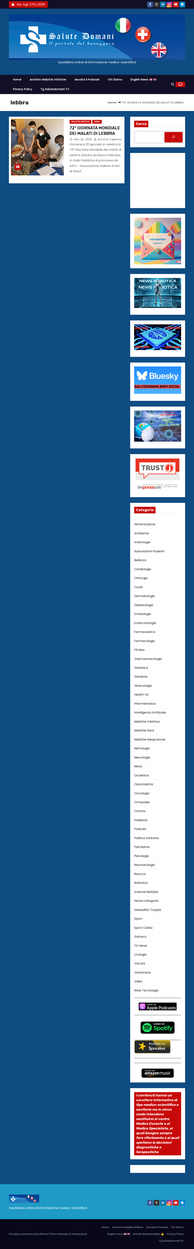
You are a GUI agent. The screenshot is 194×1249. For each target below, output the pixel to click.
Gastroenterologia (148, 659)
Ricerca (140, 874)
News (97, 121)
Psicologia (141, 856)
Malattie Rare (144, 730)
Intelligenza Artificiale (150, 712)
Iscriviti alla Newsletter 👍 (148, 1234)
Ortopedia (141, 802)
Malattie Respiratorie (149, 739)
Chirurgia (141, 578)
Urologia (140, 954)
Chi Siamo (115, 79)
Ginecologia (143, 686)
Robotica (141, 883)
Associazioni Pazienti (149, 551)
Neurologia (142, 757)
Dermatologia (144, 596)
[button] (172, 84)
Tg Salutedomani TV (55, 89)
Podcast (140, 829)
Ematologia (142, 614)
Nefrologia (141, 748)
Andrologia (142, 542)
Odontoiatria (143, 784)
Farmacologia (144, 641)
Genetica (141, 668)
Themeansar (79, 1234)
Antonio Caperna (109, 139)
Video (138, 981)
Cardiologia (142, 569)
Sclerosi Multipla (146, 892)
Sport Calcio (143, 928)
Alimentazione (144, 524)
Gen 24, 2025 (83, 139)
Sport (138, 918)
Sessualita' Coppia (147, 910)
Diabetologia (143, 605)
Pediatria (140, 820)
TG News (140, 946)
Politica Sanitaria (146, 838)
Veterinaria (142, 972)
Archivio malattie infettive (48, 79)
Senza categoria (146, 901)
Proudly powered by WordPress (29, 1234)
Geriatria (140, 676)
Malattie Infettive (80, 121)
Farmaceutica (144, 632)
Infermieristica (145, 703)
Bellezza (140, 560)
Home (17, 79)
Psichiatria (141, 847)
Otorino (140, 811)
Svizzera (140, 936)
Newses (63, 1234)
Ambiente (141, 533)
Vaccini (139, 963)
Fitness (139, 650)
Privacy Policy (22, 89)
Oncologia (141, 793)
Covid (138, 587)
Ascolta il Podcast (87, 79)
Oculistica (141, 775)
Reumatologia (144, 865)
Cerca (141, 124)
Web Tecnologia (146, 990)
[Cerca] (173, 137)
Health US (141, 694)
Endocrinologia (145, 623)
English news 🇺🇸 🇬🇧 (143, 79)
